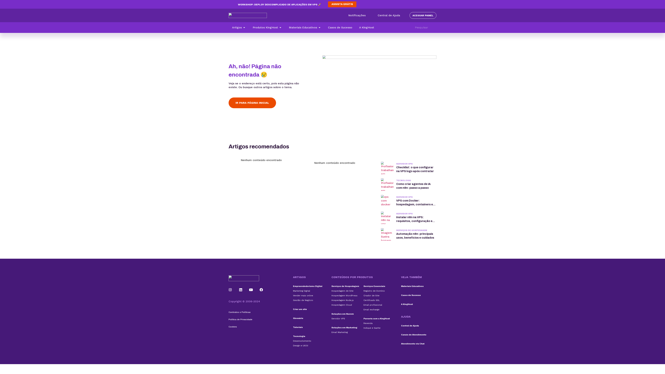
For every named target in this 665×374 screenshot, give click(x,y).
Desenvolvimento (302, 341)
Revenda (368, 323)
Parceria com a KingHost (376, 318)
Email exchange (371, 309)
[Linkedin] (240, 290)
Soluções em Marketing (344, 327)
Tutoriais (298, 327)
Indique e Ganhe (371, 328)
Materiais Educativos (412, 286)
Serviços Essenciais (374, 286)
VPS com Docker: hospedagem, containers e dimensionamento (414, 204)
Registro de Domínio (374, 291)
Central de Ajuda (410, 325)
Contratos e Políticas (240, 312)
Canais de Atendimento (413, 334)
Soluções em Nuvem (342, 314)
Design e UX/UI (300, 345)
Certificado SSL (371, 300)
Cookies (233, 327)
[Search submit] (434, 27)
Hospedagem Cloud (341, 305)
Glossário (298, 318)
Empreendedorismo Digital (307, 286)
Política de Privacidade (240, 319)
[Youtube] (251, 290)
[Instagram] (230, 290)
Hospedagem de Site (342, 291)
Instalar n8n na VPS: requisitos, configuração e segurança (414, 221)
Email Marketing (339, 332)
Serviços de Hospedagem (411, 230)
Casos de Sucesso (411, 295)
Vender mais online (303, 295)
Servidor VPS (404, 164)
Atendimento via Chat (412, 343)
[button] (239, 27)
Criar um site (300, 309)
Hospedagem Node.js (342, 300)
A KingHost (407, 304)
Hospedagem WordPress (344, 295)
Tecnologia (403, 180)
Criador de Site (371, 295)
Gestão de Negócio (303, 300)
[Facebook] (261, 290)
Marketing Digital (301, 291)
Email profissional (372, 305)
